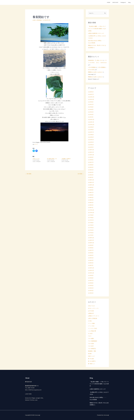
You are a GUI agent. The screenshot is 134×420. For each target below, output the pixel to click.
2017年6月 (90, 222)
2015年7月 (90, 280)
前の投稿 (28, 173)
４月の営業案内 (92, 67)
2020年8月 (91, 129)
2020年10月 (91, 124)
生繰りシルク (91, 356)
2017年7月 (91, 220)
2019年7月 (90, 162)
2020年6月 (91, 134)
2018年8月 (90, 190)
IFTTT (36, 144)
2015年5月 (90, 285)
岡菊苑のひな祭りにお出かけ (95, 72)
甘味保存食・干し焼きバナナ (95, 60)
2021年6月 (90, 107)
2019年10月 (91, 154)
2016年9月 (90, 245)
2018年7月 (90, 192)
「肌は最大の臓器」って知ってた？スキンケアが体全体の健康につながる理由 (97, 29)
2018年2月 (90, 205)
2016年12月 (91, 237)
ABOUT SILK (91, 305)
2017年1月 (90, 235)
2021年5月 (90, 109)
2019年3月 (90, 172)
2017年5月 (90, 225)
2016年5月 (90, 255)
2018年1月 (90, 207)
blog (129, 2)
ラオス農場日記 (92, 348)
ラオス (89, 336)
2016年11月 (91, 240)
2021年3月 (90, 114)
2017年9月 (90, 215)
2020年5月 (91, 137)
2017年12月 (91, 210)
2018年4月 (90, 200)
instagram (123, 2)
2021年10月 (91, 99)
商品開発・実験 (92, 351)
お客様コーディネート (93, 316)
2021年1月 (90, 117)
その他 (89, 321)
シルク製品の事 (92, 331)
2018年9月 (90, 187)
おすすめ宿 (91, 311)
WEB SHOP (115, 2)
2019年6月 (90, 164)
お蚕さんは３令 (36, 158)
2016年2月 (90, 263)
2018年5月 (90, 197)
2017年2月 (90, 232)
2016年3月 (90, 260)
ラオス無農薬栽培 (92, 341)
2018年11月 (91, 182)
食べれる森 (91, 358)
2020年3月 (91, 142)
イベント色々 (91, 326)
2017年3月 (90, 230)
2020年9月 (91, 127)
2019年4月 (90, 170)
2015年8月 (90, 278)
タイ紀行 (90, 333)
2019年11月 (91, 152)
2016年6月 (90, 252)
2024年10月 (91, 97)
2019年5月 (90, 167)
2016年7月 (90, 250)
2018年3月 (90, 202)
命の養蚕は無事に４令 (52, 158)
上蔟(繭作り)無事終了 (66, 158)
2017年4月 (91, 227)
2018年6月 (90, 195)
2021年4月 (90, 112)
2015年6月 (90, 283)
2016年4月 (90, 258)
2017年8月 (90, 217)
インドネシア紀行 (92, 328)
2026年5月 (91, 92)
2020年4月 (91, 139)
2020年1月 (90, 147)
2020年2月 (91, 144)
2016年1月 (90, 265)
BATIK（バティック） (93, 308)
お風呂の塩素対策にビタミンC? (96, 33)
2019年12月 (91, 149)
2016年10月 (91, 242)
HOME (108, 2)
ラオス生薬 (91, 343)
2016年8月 (90, 247)
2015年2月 (90, 293)
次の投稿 (81, 173)
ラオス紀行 (91, 346)
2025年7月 (91, 94)
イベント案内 (91, 323)
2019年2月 (90, 175)
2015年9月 (90, 275)
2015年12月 (91, 268)
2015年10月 (91, 273)
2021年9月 (90, 102)
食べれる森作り (92, 361)
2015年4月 (90, 288)
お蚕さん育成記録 (37, 20)
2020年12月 (91, 119)
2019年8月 (90, 159)
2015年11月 (91, 270)
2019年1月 (90, 177)
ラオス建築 (91, 338)
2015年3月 (90, 290)
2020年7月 (91, 132)
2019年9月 (90, 157)
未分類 (89, 353)
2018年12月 (91, 180)
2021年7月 (90, 104)
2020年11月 (91, 122)
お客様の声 (91, 313)
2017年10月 (91, 212)
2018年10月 (91, 185)
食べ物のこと (91, 363)
